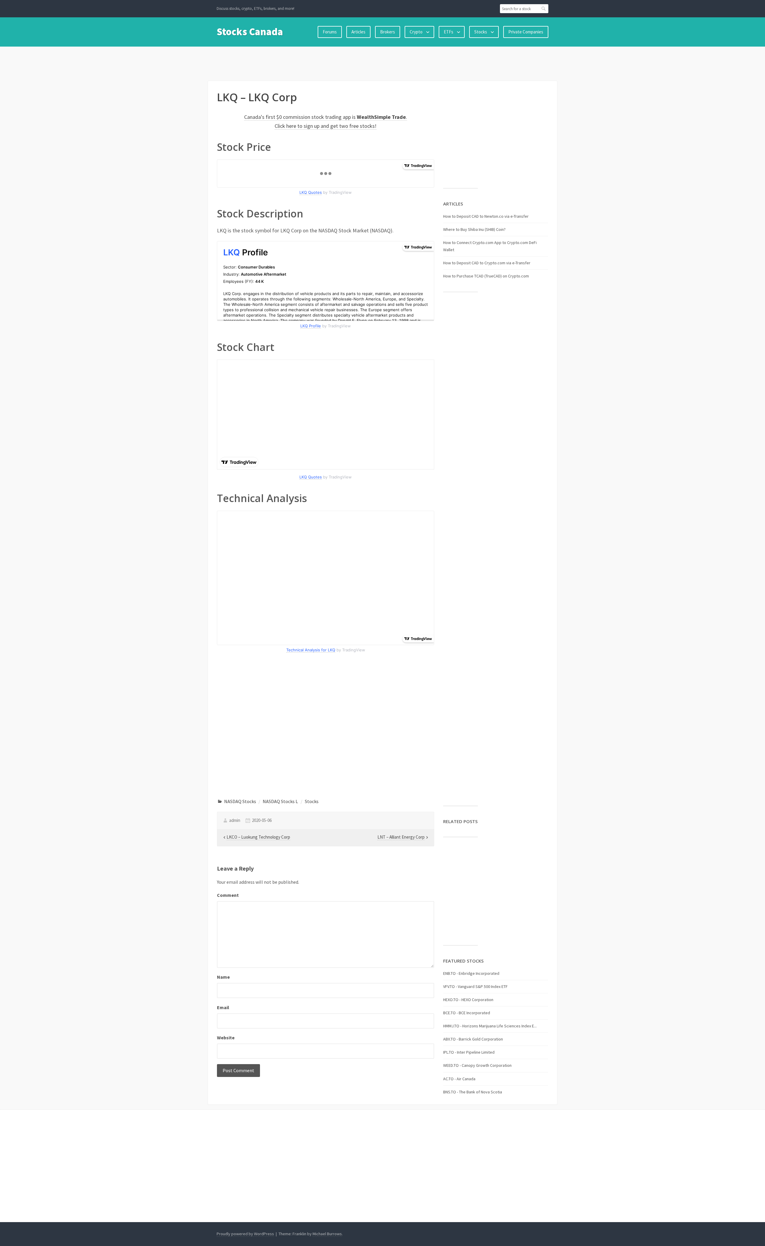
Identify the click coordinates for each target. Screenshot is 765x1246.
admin (234, 820)
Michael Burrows (327, 1233)
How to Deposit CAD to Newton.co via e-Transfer (486, 216)
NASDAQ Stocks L (280, 801)
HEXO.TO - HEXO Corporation (468, 999)
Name (223, 977)
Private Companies (525, 32)
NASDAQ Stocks (240, 801)
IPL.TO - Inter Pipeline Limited (469, 1052)
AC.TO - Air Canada (459, 1078)
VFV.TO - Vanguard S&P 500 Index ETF (475, 986)
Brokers (387, 32)
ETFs (448, 32)
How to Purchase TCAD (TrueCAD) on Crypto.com (486, 276)
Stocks (480, 32)
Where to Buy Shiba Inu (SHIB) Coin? (474, 229)
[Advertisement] (382, 62)
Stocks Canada (250, 31)
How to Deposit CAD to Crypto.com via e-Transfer (486, 263)
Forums (330, 32)
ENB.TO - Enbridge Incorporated (471, 973)
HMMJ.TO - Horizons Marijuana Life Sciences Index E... (490, 1026)
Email (223, 1007)
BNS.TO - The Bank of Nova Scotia (472, 1092)
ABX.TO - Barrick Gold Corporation (473, 1039)
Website (226, 1038)
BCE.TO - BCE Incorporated (466, 1012)
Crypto (416, 32)
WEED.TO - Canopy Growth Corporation (477, 1065)
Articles (358, 32)
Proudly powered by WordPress (245, 1233)
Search (543, 8)
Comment (228, 895)
